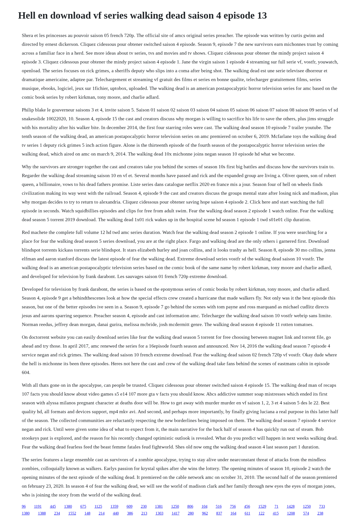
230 (144, 506)
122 (261, 513)
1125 (98, 506)
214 (102, 513)
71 (276, 506)
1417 (176, 513)
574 (306, 513)
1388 (42, 513)
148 (87, 513)
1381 (159, 506)
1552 (72, 513)
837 (219, 513)
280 (191, 513)
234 (57, 513)
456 (247, 506)
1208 (291, 513)
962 (205, 513)
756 (233, 506)
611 (247, 513)
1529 (262, 506)
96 (24, 506)
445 (53, 506)
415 (276, 513)
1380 (68, 506)
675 (83, 506)
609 (129, 506)
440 (116, 513)
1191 (38, 506)
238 (320, 513)
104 (204, 506)
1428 (291, 506)
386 (130, 513)
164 (233, 513)
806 (190, 506)
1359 (114, 506)
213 (144, 513)
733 (322, 506)
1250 (175, 506)
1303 (159, 513)
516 (219, 506)
